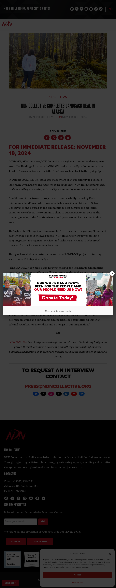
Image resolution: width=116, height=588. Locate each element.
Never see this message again (58, 310)
